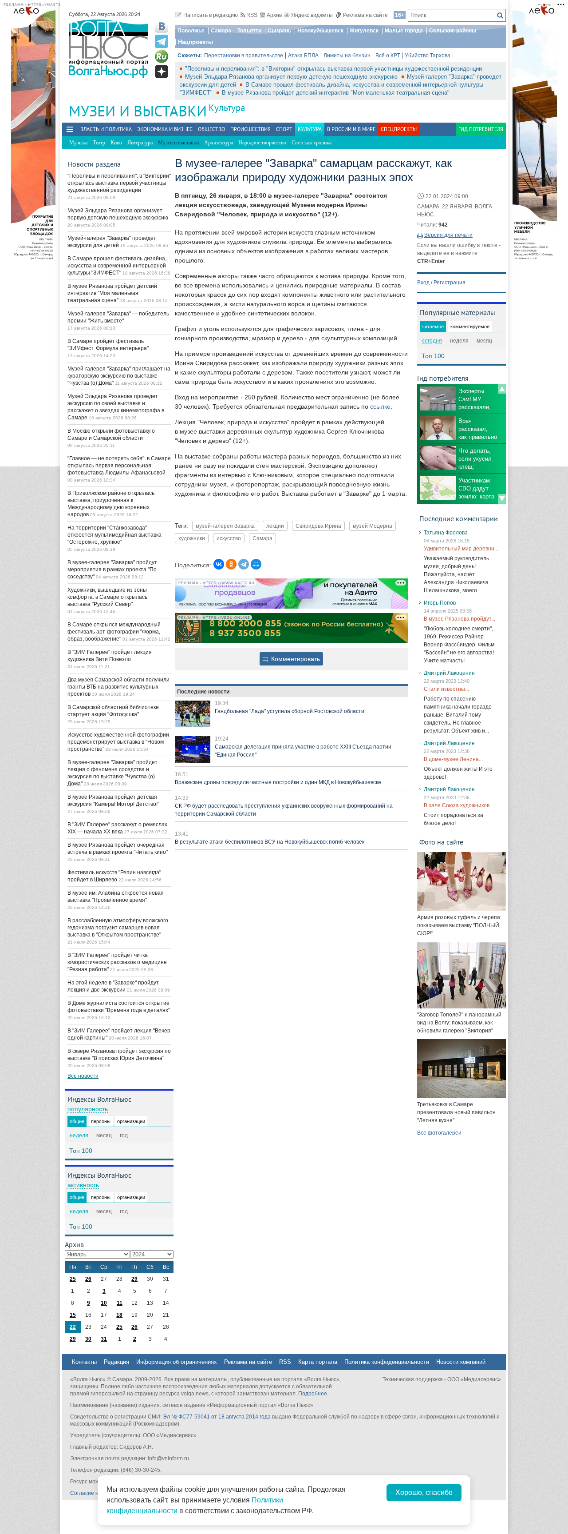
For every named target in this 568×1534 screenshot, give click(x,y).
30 (88, 1339)
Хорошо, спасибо (424, 1492)
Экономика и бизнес (165, 129)
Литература (140, 142)
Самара (221, 31)
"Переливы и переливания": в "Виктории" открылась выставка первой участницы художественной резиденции (333, 68)
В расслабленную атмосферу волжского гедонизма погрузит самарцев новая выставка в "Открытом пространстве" (117, 927)
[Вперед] (502, 499)
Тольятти (249, 31)
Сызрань (279, 31)
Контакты (84, 1362)
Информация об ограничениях (176, 1362)
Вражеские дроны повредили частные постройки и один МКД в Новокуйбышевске (278, 782)
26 (88, 1279)
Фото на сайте (441, 841)
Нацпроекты (195, 42)
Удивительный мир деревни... (461, 549)
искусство (229, 538)
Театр (99, 142)
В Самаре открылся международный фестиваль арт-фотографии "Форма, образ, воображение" (114, 632)
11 (119, 1303)
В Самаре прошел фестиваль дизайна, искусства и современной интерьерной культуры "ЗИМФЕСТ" (116, 265)
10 (104, 1303)
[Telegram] (243, 564)
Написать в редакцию (210, 15)
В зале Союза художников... (458, 805)
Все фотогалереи (439, 1133)
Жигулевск (364, 31)
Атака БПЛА (303, 55)
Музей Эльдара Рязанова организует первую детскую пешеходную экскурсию (292, 76)
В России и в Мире (351, 129)
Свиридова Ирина (318, 526)
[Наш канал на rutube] (161, 56)
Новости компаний (460, 1362)
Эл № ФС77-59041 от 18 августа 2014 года (217, 1417)
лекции (275, 526)
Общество (211, 129)
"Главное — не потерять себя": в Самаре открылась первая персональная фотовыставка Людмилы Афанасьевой (119, 465)
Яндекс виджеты (312, 15)
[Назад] (502, 389)
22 (73, 1327)
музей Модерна (372, 526)
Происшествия (250, 129)
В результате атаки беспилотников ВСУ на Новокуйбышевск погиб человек (269, 842)
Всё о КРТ (387, 55)
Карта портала (317, 1362)
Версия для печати (448, 235)
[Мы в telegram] (161, 41)
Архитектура (218, 142)
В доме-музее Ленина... (453, 759)
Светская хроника (311, 142)
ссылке (380, 406)
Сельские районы (452, 31)
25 (73, 1279)
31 (104, 1339)
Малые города (404, 31)
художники (191, 538)
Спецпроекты (399, 129)
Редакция (116, 1362)
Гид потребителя (480, 129)
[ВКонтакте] (218, 564)
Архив (274, 15)
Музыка (78, 142)
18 (119, 1315)
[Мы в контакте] (161, 26)
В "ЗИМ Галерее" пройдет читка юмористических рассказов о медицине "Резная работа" (117, 962)
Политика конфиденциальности (386, 1362)
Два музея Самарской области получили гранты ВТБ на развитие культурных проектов (118, 687)
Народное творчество (262, 142)
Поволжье (191, 31)
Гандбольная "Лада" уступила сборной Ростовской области (289, 711)
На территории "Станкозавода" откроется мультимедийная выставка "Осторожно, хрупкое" (114, 535)
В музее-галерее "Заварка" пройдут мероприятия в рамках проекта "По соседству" (112, 569)
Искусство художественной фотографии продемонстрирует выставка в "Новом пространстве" (118, 742)
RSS (251, 15)
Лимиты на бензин (347, 55)
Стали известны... (446, 689)
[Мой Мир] (256, 564)
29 (134, 1279)
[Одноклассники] (231, 564)
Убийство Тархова (427, 55)
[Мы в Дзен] (161, 71)
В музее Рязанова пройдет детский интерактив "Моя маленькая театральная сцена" (336, 92)
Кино (116, 142)
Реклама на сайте (365, 15)
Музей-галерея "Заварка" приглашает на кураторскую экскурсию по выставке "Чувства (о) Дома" (118, 376)
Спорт (284, 129)
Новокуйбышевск (320, 31)
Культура (227, 108)
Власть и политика (106, 129)
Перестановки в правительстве (243, 55)
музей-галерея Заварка (225, 526)
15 (73, 1315)
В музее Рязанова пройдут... (459, 619)
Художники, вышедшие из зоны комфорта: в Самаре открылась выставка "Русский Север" (107, 597)
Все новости (83, 1076)
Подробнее (312, 1394)
